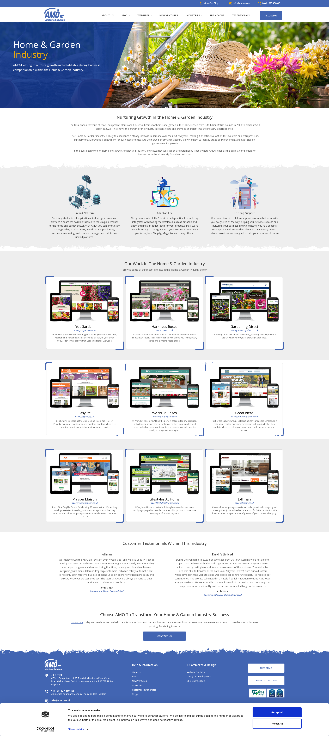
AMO (134, 676)
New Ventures (168, 15)
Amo (125, 15)
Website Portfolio (196, 671)
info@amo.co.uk (60, 700)
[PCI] (257, 695)
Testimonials (241, 15)
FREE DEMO (271, 15)
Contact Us (77, 622)
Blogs (135, 694)
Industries (194, 15)
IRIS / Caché (217, 15)
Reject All (277, 723)
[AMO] (54, 20)
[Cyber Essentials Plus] (275, 695)
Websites (144, 15)
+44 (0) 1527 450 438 (62, 690)
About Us (107, 15)
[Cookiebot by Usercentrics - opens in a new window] (45, 729)
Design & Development (199, 676)
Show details (76, 729)
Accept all (277, 712)
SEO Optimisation (196, 680)
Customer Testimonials (144, 689)
